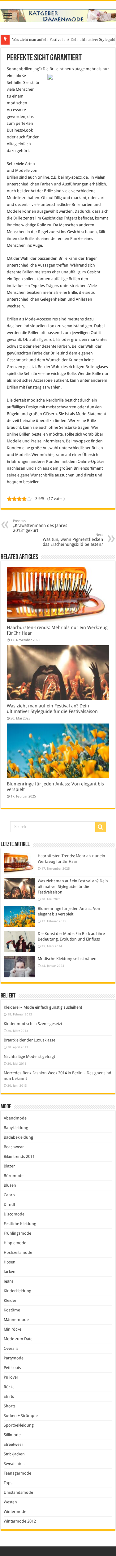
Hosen (9, 1262)
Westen (10, 1502)
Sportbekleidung (19, 1425)
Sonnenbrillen (19, 69)
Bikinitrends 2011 (19, 1156)
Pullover (11, 1377)
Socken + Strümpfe (21, 1415)
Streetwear (13, 1444)
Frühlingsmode (17, 1233)
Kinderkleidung (17, 1291)
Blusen (10, 1185)
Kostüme (12, 1310)
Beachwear (14, 1147)
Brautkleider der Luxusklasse (29, 1040)
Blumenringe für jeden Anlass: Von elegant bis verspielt (58, 39)
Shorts (9, 1406)
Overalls (11, 1348)
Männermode (16, 1319)
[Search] (100, 827)
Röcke (9, 1386)
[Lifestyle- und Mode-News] (58, 14)
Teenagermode (17, 1473)
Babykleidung (16, 1127)
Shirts (9, 1396)
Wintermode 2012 (20, 1521)
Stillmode (12, 1434)
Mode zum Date (18, 1339)
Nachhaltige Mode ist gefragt (29, 1056)
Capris (9, 1195)
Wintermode (15, 1511)
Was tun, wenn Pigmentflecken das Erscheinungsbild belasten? (73, 540)
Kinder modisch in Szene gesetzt (33, 1023)
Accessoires (47, 319)
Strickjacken (14, 1454)
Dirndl (9, 1204)
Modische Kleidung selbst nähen (67, 958)
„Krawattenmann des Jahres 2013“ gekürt (40, 526)
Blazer (9, 1166)
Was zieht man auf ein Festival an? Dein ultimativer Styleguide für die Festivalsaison (52, 708)
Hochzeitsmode (18, 1252)
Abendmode (15, 1118)
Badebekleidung (18, 1137)
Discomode (14, 1214)
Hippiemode (15, 1243)
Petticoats (12, 1367)
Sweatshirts (14, 1463)
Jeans (9, 1281)
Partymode (14, 1358)
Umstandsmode (18, 1492)
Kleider (10, 1300)
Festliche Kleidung (20, 1223)
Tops (8, 1482)
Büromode (14, 1175)
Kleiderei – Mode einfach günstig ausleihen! (43, 1007)
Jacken (9, 1271)
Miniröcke (12, 1329)
